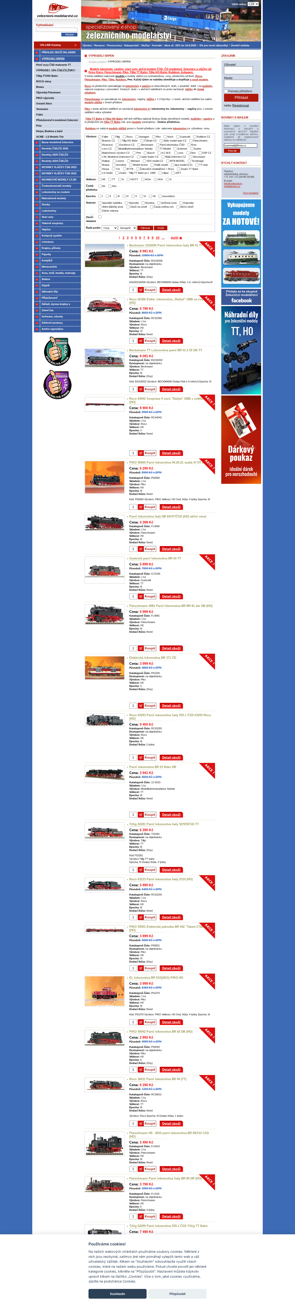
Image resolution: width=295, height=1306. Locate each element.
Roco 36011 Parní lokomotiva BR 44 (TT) (157, 1079)
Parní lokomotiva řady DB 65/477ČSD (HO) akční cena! (167, 516)
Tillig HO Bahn (114, 118)
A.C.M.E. (166, 152)
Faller (105, 136)
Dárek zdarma (110, 210)
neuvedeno (168, 196)
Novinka (149, 202)
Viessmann (199, 156)
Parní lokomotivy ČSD (172, 144)
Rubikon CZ (203, 136)
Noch (170, 136)
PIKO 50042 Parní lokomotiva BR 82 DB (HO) (160, 1031)
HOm (148, 179)
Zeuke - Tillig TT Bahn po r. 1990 (137, 172)
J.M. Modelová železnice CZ (118, 156)
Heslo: (228, 78)
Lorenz (120, 161)
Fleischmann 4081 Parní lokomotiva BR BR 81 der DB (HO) (170, 606)
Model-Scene (140, 164)
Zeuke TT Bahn (189, 169)
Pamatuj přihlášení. (240, 91)
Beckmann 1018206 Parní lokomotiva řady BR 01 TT (166, 245)
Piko (104, 79)
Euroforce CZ (127, 144)
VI (145, 196)
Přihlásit (241, 98)
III (119, 196)
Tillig (111, 79)
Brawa (105, 164)
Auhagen (144, 136)
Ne (103, 186)
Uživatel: (230, 64)
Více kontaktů (250, 193)
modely (136, 122)
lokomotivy (132, 86)
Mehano (135, 161)
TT (113, 179)
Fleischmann (92, 79)
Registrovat (240, 105)
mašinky (207, 86)
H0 (103, 179)
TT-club (203, 164)
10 (157, 237)
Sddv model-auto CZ (174, 140)
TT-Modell (165, 148)
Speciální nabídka (112, 202)
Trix (118, 169)
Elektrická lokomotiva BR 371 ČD (152, 657)
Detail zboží (171, 290)
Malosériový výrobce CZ (116, 152)
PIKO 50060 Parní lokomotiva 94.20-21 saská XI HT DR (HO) (171, 462)
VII (154, 196)
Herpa (105, 169)
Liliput (165, 172)
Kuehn (197, 148)
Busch (151, 152)
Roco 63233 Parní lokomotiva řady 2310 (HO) (161, 879)
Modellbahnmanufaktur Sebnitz (135, 148)
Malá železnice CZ (175, 156)
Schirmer (182, 148)
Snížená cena (169, 202)
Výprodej (134, 202)
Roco (198, 76)
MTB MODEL (177, 161)
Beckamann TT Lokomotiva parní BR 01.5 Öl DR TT (165, 350)
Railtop (106, 161)
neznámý (121, 164)
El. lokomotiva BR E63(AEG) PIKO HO (156, 977)
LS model (107, 172)
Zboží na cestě (138, 206)
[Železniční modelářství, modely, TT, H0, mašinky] (171, 20)
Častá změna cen (164, 206)
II (110, 196)
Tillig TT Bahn (93, 118)
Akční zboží (187, 206)
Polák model (161, 164)
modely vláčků (93, 102)
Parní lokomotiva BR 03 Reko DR (152, 767)
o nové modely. (199, 79)
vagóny (146, 86)
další (174, 237)
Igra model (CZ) (183, 164)
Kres (194, 144)
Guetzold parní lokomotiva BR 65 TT (155, 558)
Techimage (198, 161)
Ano (114, 186)
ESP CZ (206, 152)
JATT (178, 172)
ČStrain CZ (150, 140)
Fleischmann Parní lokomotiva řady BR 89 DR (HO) (165, 1178)
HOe (160, 179)
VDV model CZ (155, 161)
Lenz (180, 152)
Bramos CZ (108, 140)
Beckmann (147, 144)
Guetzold (185, 136)
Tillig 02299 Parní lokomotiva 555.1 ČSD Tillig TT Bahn (168, 1226)
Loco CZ (107, 148)
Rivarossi (107, 144)
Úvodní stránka (97, 61)
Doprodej (188, 202)
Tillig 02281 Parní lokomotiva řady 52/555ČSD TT (164, 824)
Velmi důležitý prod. (113, 206)
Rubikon (121, 79)
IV (127, 196)
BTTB (130, 169)
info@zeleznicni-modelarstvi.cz (233, 185)
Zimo (193, 152)
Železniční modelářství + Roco (157, 169)
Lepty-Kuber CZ (150, 156)
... (163, 237)
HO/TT (134, 179)
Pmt (138, 152)
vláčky (189, 89)
